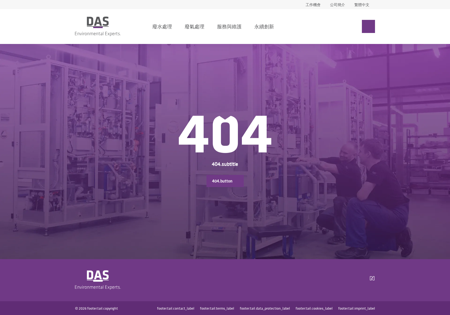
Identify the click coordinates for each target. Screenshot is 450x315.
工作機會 (313, 4)
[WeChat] (359, 280)
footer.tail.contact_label (175, 308)
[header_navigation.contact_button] (368, 26)
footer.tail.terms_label (217, 308)
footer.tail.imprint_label (356, 308)
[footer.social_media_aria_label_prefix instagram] (323, 280)
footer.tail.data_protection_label (265, 308)
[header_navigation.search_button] (329, 26)
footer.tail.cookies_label (314, 308)
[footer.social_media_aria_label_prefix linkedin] (335, 280)
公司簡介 (337, 4)
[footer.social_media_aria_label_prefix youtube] (346, 280)
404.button (222, 181)
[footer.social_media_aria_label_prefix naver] (372, 280)
